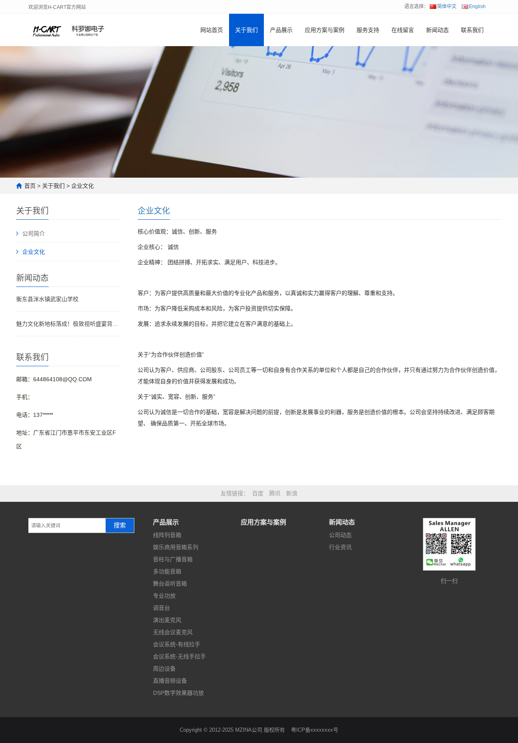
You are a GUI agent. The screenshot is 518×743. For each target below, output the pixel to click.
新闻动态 (437, 30)
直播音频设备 (170, 680)
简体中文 (446, 6)
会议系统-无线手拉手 (179, 656)
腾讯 (274, 493)
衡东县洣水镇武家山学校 (47, 299)
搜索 (120, 525)
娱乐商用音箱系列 (175, 547)
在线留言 (402, 30)
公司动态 (340, 535)
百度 (257, 493)
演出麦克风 (167, 620)
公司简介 (33, 233)
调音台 (161, 608)
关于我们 (246, 30)
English (477, 6)
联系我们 (472, 30)
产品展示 (281, 30)
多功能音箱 (167, 571)
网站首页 (211, 30)
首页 (30, 186)
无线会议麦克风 (173, 632)
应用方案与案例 (324, 30)
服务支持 (368, 30)
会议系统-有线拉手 (176, 644)
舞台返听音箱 (170, 583)
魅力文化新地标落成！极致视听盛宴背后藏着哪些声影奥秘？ (68, 324)
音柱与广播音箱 (173, 559)
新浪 (291, 493)
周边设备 (164, 668)
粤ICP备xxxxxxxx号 (314, 730)
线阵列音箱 (167, 535)
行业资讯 (340, 547)
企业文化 (82, 186)
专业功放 (164, 595)
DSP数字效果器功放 (178, 693)
